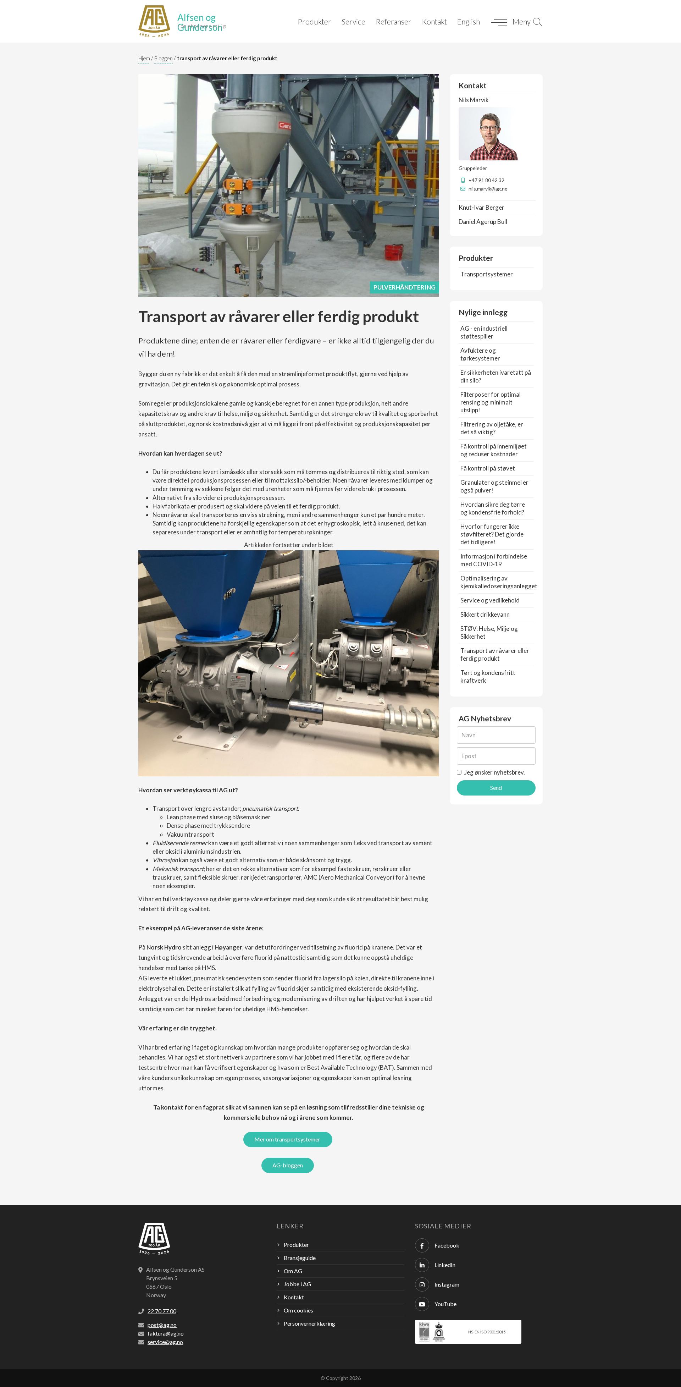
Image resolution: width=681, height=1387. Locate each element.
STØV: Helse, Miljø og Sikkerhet (489, 632)
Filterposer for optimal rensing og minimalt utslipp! (490, 402)
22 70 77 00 (162, 1311)
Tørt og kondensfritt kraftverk (487, 676)
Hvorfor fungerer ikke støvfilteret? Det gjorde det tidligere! (492, 534)
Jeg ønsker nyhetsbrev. (494, 772)
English (468, 21)
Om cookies (298, 1310)
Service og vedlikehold (490, 600)
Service (353, 21)
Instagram (446, 1284)
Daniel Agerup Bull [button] (483, 221)
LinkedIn (444, 1264)
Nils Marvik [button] (474, 100)
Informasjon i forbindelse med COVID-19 (493, 560)
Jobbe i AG (297, 1284)
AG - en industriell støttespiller (484, 332)
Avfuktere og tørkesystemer (480, 354)
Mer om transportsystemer (287, 1139)
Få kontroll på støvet (487, 468)
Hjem (144, 58)
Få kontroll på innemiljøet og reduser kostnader (493, 450)
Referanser (393, 21)
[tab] (496, 100)
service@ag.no (165, 1341)
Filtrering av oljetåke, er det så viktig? (491, 428)
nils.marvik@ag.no (488, 189)
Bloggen (163, 58)
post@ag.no (162, 1324)
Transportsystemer (486, 274)
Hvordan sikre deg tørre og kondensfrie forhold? (492, 508)
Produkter (314, 21)
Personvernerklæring (309, 1323)
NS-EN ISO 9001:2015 (486, 1332)
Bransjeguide (300, 1257)
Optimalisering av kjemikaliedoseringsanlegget (498, 582)
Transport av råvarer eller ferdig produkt (494, 654)
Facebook (446, 1245)
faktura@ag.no (166, 1333)
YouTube (445, 1303)
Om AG (293, 1270)
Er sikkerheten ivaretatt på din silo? (495, 376)
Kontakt (434, 21)
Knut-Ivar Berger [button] (481, 207)
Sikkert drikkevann (485, 614)
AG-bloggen (287, 1165)
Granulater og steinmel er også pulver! (494, 486)
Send (496, 787)
